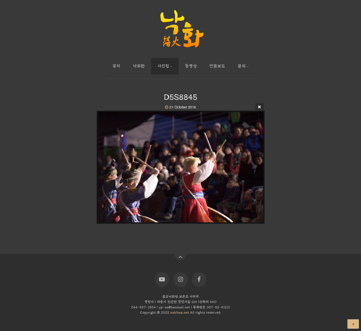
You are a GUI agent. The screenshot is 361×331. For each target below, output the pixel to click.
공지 (116, 66)
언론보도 (217, 66)
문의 (242, 66)
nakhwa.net (179, 312)
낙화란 (139, 66)
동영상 (191, 66)
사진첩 (163, 66)
